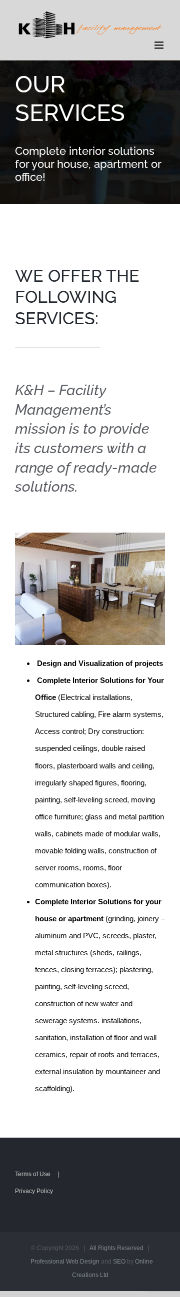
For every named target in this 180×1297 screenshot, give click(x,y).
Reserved (130, 1248)
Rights (107, 1248)
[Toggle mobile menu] (159, 45)
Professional (47, 1261)
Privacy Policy (34, 1191)
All (93, 1248)
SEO (119, 1261)
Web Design (83, 1261)
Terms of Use (32, 1174)
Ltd (104, 1275)
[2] (90, 536)
